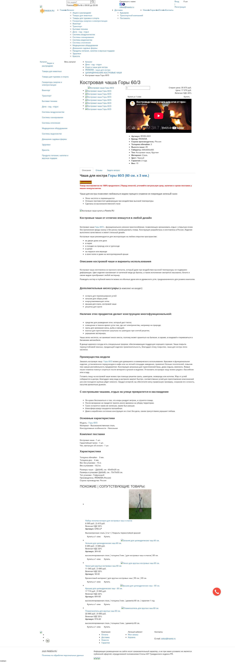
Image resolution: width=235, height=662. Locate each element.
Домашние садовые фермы (85, 48)
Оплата (162, 10)
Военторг (77, 23)
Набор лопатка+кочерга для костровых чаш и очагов (108, 520)
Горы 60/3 (99, 227)
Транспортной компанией (131, 15)
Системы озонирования (83, 37)
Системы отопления (82, 42)
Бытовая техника (80, 29)
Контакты (169, 10)
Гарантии (154, 10)
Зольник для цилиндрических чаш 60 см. (103, 543)
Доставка (119, 10)
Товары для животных (82, 15)
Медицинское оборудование (85, 45)
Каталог (70, 10)
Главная (63, 10)
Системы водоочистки (82, 39)
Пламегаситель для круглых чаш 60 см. (102, 610)
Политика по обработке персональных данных (63, 655)
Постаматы (125, 18)
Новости (146, 10)
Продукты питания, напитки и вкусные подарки (94, 50)
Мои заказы (133, 634)
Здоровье (77, 53)
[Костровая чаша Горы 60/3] (101, 87)
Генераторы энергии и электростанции (90, 20)
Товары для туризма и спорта (86, 18)
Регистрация (180, 6)
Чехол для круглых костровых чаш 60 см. (103, 565)
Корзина (131, 637)
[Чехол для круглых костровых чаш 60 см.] (140, 562)
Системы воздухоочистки (84, 34)
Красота (76, 56)
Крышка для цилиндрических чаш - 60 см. (104, 588)
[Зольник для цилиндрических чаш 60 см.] (140, 540)
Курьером (124, 12)
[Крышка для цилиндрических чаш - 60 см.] (140, 585)
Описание (86, 170)
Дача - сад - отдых (81, 31)
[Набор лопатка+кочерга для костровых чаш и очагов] (140, 504)
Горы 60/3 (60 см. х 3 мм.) (128, 175)
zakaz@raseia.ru (127, 7)
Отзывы (99, 170)
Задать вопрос (113, 170)
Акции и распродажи (82, 12)
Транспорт (77, 26)
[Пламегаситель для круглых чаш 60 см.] (140, 607)
